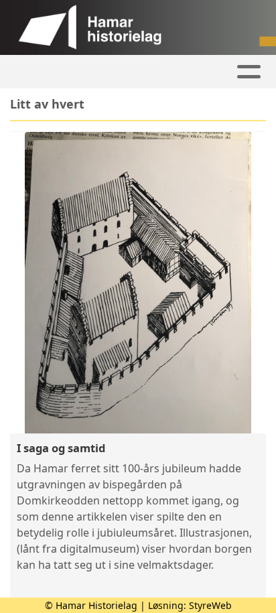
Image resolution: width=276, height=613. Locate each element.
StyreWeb (210, 605)
